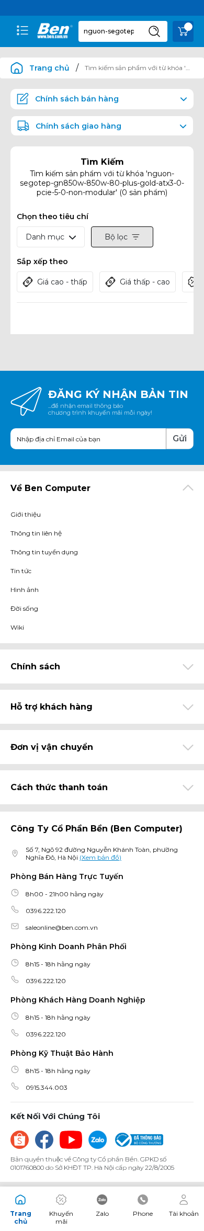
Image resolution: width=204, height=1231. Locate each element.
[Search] (154, 31)
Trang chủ (49, 68)
